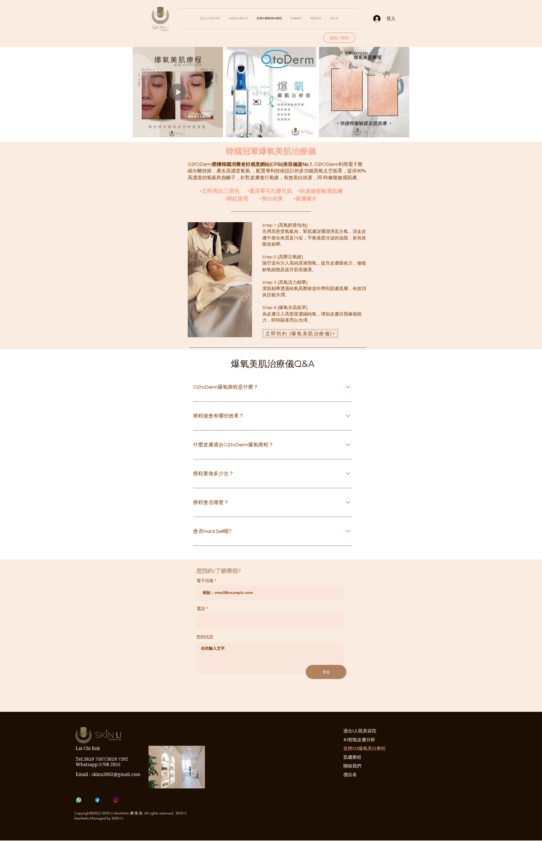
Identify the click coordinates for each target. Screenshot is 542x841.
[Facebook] (97, 800)
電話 (200, 608)
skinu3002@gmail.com (116, 774)
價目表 (350, 774)
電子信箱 (204, 580)
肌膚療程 (352, 757)
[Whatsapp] (79, 800)
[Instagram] (116, 800)
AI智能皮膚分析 (359, 739)
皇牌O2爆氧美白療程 (361, 748)
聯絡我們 (352, 766)
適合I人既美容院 (359, 731)
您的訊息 (204, 637)
